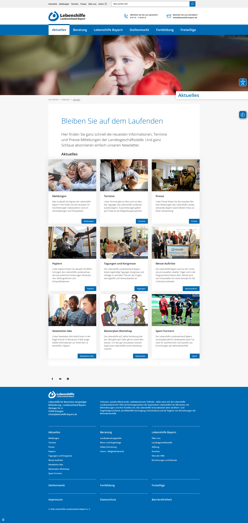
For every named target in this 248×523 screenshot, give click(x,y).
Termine (74, 4)
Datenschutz (108, 499)
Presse (83, 4)
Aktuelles (60, 31)
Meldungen (64, 4)
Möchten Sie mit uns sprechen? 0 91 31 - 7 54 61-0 (144, 16)
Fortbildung (165, 30)
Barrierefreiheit (162, 499)
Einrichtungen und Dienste (164, 460)
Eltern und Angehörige (110, 442)
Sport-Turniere (165, 331)
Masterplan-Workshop (118, 331)
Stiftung (155, 447)
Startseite (52, 4)
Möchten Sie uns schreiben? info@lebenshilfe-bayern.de (185, 16)
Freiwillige (188, 30)
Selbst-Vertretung (108, 447)
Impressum (55, 499)
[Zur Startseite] (66, 16)
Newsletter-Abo (62, 331)
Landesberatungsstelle (110, 438)
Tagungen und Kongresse (120, 263)
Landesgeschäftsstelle (162, 442)
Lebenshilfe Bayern (108, 30)
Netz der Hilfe (158, 455)
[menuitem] (52, 4)
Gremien (156, 451)
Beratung (80, 30)
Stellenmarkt (139, 30)
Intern (101, 4)
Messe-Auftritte (165, 263)
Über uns (92, 4)
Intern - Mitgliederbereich (112, 451)
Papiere (57, 263)
